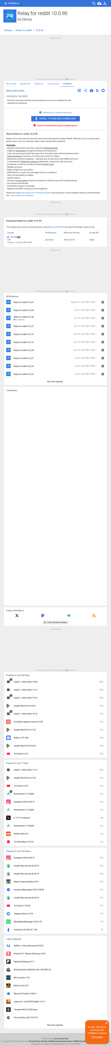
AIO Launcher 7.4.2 (22, 978)
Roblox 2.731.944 (21, 738)
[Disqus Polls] (55, 428)
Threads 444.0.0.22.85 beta (25, 1009)
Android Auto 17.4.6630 (24, 826)
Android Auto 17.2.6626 (24, 810)
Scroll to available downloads (57, 118)
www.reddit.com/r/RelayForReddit (35, 193)
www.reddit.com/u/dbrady (22, 195)
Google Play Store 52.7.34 (25, 730)
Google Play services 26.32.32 (26, 866)
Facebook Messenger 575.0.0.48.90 (29, 890)
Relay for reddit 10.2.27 (24, 358)
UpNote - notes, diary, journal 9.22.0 (29, 946)
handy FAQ (57, 227)
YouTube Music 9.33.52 (24, 842)
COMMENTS (67, 84)
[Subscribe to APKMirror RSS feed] (94, 616)
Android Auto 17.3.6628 (24, 794)
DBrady (27, 19)
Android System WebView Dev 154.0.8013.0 (32, 970)
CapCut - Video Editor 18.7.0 (25, 714)
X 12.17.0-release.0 (22, 818)
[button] (79, 91)
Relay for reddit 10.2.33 (24, 334)
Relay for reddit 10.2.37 (24, 326)
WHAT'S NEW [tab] (11, 84)
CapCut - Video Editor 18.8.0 (25, 682)
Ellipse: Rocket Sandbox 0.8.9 (26, 882)
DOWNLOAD (38, 84)
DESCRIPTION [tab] (25, 84)
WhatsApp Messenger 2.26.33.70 (28, 922)
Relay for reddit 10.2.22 (24, 374)
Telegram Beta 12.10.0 (23, 914)
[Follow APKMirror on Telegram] (68, 616)
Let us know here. (61, 1038)
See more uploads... (55, 381)
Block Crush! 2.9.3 (21, 986)
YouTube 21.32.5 (21, 754)
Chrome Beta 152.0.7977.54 (26, 1017)
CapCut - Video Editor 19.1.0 (25, 690)
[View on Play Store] (91, 91)
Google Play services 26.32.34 (26, 874)
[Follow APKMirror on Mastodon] (42, 616)
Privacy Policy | (35, 1041)
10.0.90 (13, 237)
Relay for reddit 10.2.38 (24, 317)
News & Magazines (15, 91)
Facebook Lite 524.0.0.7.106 (25, 930)
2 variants (20, 320)
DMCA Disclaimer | (82, 1041)
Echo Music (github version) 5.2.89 (28, 722)
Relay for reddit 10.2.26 (24, 366)
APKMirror (13, 3)
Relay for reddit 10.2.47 (24, 302)
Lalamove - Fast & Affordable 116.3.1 (29, 1001)
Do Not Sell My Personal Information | (58, 1041)
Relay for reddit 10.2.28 (24, 350)
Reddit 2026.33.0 (21, 834)
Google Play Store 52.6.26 (25, 746)
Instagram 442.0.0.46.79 (24, 802)
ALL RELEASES (53, 84)
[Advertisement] (55, 58)
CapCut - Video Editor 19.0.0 (25, 698)
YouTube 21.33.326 (22, 906)
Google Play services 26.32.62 (26, 898)
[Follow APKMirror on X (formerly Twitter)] (17, 616)
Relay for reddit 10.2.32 (24, 342)
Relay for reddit (24, 30)
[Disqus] (55, 498)
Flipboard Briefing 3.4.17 (24, 962)
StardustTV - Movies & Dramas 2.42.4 (30, 954)
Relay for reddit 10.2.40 (24, 310)
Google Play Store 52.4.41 (25, 706)
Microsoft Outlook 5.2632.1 (25, 994)
